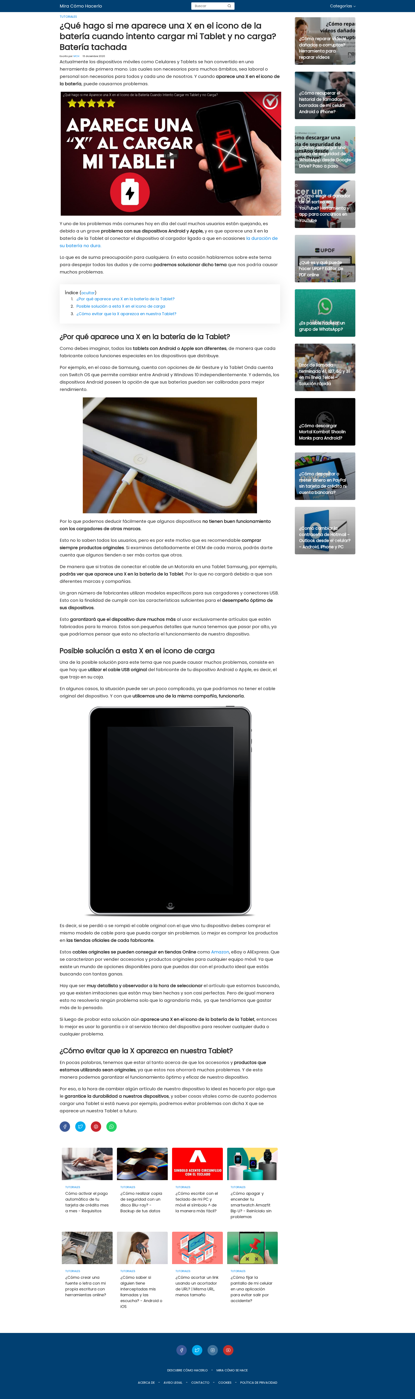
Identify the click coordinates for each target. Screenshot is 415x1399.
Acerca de (146, 1382)
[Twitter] (197, 1350)
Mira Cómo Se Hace (232, 1370)
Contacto (200, 1382)
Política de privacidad (258, 1382)
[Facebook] (181, 1350)
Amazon (220, 952)
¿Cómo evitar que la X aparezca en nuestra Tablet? (126, 313)
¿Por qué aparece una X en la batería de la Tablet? (126, 299)
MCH (76, 56)
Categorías (341, 6)
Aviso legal (173, 1382)
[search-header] (229, 6)
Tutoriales (68, 16)
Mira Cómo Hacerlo (81, 6)
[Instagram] (213, 1350)
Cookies (224, 1382)
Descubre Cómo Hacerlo (187, 1370)
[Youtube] (228, 1350)
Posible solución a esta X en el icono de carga (121, 306)
